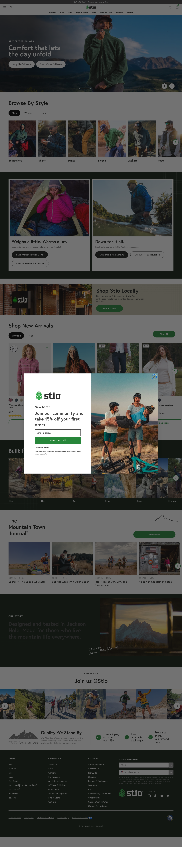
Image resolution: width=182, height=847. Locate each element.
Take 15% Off (58, 440)
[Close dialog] (154, 377)
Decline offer (42, 447)
